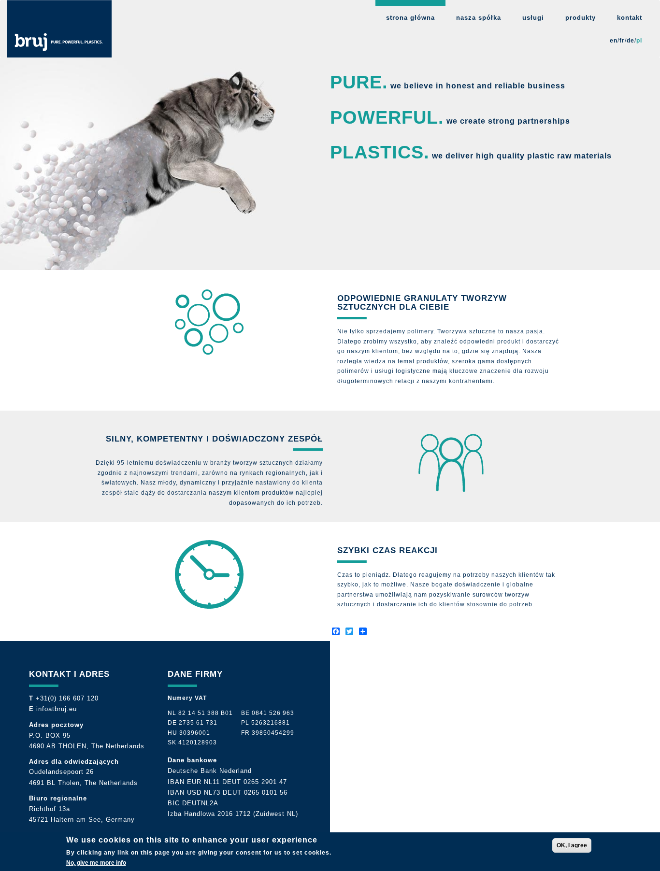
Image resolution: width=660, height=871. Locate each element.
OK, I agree (572, 845)
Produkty (580, 17)
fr (622, 40)
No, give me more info (96, 862)
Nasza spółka (478, 17)
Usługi (533, 17)
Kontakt (629, 17)
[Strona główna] (59, 28)
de (630, 40)
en (613, 40)
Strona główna (410, 17)
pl (639, 40)
